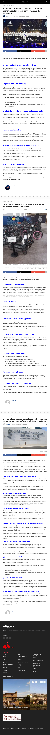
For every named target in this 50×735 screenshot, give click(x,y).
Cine (4, 659)
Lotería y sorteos (21, 665)
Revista (34, 662)
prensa (8, 209)
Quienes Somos (6, 728)
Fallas (19, 659)
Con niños (5, 662)
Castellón (5, 657)
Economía (5, 670)
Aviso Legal (24, 728)
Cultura (4, 665)
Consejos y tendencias (8, 664)
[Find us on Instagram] (10, 638)
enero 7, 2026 (15, 16)
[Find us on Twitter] (7, 638)
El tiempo (20, 654)
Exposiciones (21, 657)
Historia (19, 664)
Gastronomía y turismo (10, 5)
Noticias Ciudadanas (22, 731)
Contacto (18, 728)
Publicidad (12, 728)
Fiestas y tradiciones (22, 661)
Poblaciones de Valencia (38, 660)
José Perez (9, 16)
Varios (34, 671)
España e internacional (22, 656)
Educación (5, 672)
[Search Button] (46, 2)
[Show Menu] (3, 2)
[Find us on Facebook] (4, 638)
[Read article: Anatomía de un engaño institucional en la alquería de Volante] (25, 694)
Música (19, 667)
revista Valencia (36, 663)
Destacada (5, 669)
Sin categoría (36, 666)
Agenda (4, 654)
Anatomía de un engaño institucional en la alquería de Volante (16, 707)
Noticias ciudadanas (9, 731)
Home (4, 5)
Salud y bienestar (36, 665)
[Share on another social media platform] (46, 51)
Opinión (34, 657)
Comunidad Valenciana (7, 661)
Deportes (5, 667)
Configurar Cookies (40, 728)
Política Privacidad (31, 728)
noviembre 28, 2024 (15, 209)
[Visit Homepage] (25, 2)
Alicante (4, 656)
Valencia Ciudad (9, 201)
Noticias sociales (21, 670)
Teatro (34, 668)
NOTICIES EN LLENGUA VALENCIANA (37, 655)
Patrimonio (35, 658)
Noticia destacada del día (23, 669)
